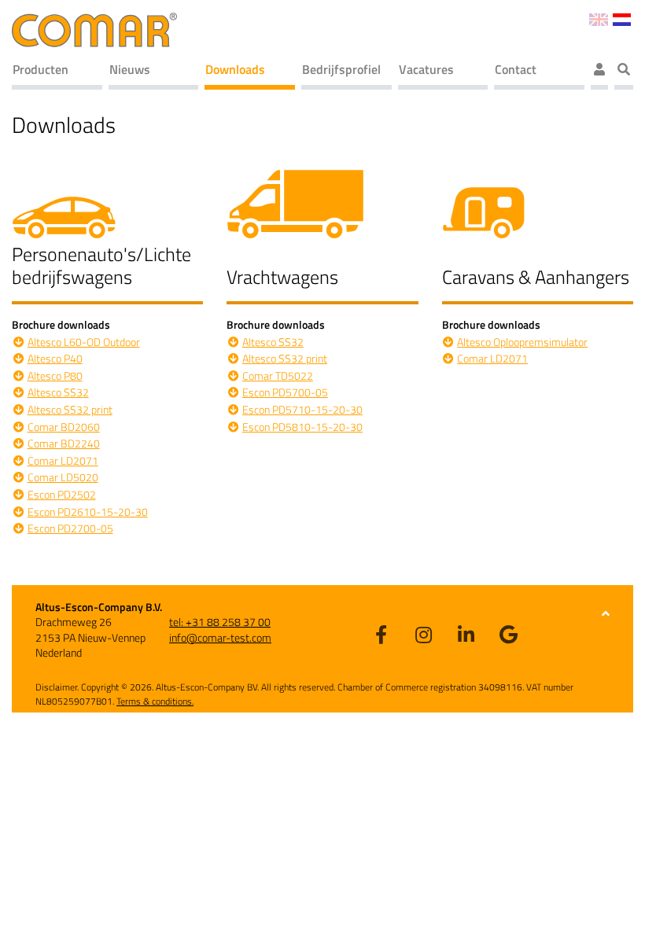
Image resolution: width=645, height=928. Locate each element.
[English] (598, 18)
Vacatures (426, 69)
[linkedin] (466, 634)
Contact (515, 69)
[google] (509, 634)
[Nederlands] (621, 18)
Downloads (235, 69)
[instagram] (424, 634)
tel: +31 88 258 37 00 (220, 621)
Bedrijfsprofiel (341, 69)
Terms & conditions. (155, 701)
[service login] (599, 71)
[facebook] (381, 634)
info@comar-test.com (220, 637)
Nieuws (129, 69)
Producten (40, 69)
